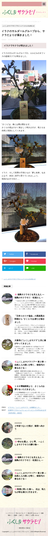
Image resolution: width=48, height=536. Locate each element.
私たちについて (20, 513)
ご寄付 (27, 515)
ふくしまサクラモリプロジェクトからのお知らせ (20, 279)
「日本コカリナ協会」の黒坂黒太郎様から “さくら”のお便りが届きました (30, 319)
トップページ (10, 513)
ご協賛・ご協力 (17, 515)
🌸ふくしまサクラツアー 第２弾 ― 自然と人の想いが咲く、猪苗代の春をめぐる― (30, 364)
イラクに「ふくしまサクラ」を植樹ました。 (24, 407)
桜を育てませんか (33, 513)
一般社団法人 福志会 (24, 528)
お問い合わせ (35, 515)
